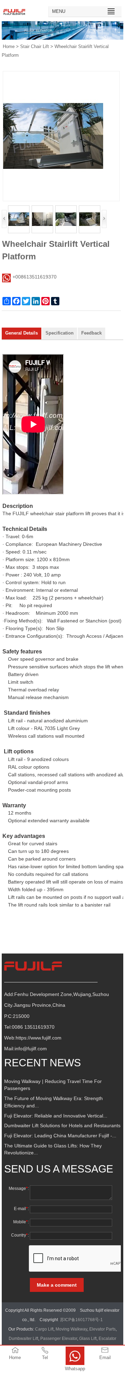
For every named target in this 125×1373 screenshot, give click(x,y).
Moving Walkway (71, 1329)
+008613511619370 (34, 277)
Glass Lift (88, 1338)
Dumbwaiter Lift (23, 1338)
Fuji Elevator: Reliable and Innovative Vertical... (55, 1116)
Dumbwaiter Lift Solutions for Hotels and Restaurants (62, 1125)
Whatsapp (75, 1368)
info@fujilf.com (31, 1048)
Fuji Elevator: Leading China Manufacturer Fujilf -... (60, 1135)
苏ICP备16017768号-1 (81, 1319)
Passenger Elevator (58, 1338)
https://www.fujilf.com (38, 1038)
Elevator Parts (102, 1329)
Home (9, 46)
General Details (21, 333)
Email (105, 1357)
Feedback (91, 333)
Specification (59, 333)
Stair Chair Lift (34, 46)
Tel (45, 1357)
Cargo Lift (44, 1329)
